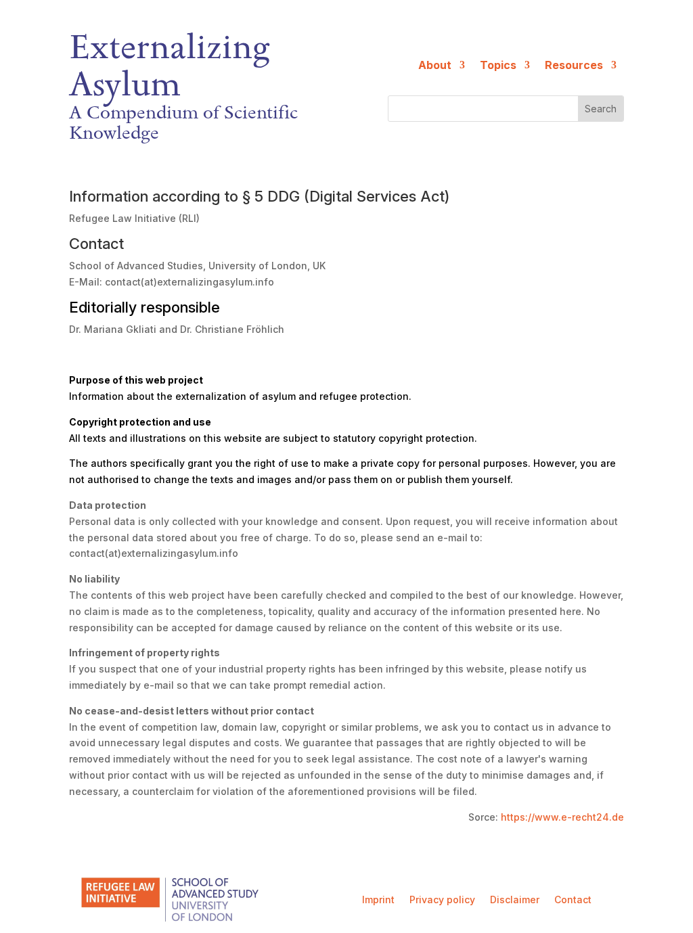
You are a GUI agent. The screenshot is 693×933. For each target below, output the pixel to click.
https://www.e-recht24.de (562, 817)
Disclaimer (514, 900)
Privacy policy (442, 900)
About (434, 66)
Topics (498, 66)
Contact (572, 900)
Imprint (378, 900)
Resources (574, 66)
